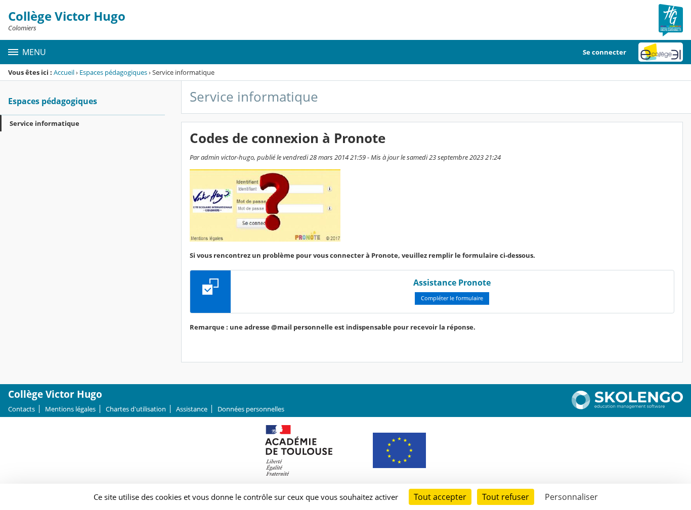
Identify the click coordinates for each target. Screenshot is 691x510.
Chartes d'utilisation (136, 409)
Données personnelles (251, 409)
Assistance (191, 409)
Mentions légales (70, 409)
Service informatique (44, 123)
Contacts (21, 409)
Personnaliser (571, 496)
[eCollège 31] (660, 52)
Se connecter (604, 52)
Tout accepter (440, 496)
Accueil (64, 72)
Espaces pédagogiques (113, 72)
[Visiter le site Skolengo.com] (627, 406)
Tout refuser (505, 496)
